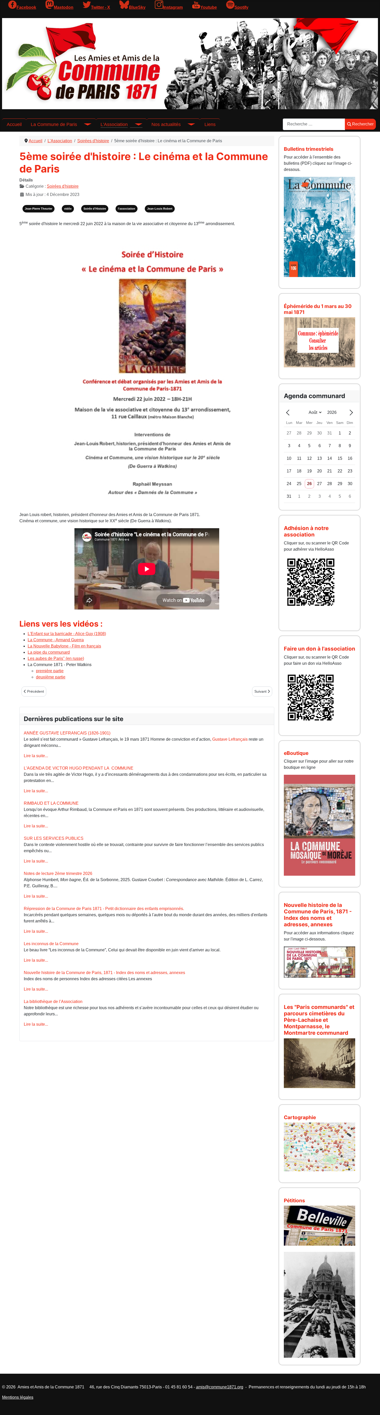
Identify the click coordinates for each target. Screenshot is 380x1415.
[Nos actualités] (188, 124)
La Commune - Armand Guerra (56, 640)
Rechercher (363, 124)
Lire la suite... (36, 756)
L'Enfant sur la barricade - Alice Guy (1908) (67, 633)
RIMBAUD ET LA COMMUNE (51, 803)
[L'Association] (135, 124)
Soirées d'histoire (63, 186)
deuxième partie (50, 677)
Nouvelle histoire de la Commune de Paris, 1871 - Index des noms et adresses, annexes (104, 972)
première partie (50, 671)
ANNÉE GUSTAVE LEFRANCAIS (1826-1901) (67, 733)
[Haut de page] (371, 1405)
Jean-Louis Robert (159, 208)
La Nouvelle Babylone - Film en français (64, 646)
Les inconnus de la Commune (51, 944)
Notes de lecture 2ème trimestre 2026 (58, 873)
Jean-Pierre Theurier (38, 208)
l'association (126, 208)
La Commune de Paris (54, 124)
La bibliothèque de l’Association (53, 1001)
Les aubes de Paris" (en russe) (56, 658)
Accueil (14, 124)
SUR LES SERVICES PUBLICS (53, 838)
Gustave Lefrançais (230, 739)
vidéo (68, 208)
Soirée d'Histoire (94, 208)
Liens (210, 124)
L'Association (114, 124)
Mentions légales (17, 1397)
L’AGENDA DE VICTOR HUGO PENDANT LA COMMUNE (78, 768)
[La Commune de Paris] (84, 124)
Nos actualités (166, 124)
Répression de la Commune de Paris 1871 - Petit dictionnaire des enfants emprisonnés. (104, 908)
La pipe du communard (49, 652)
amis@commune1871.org (219, 1387)
